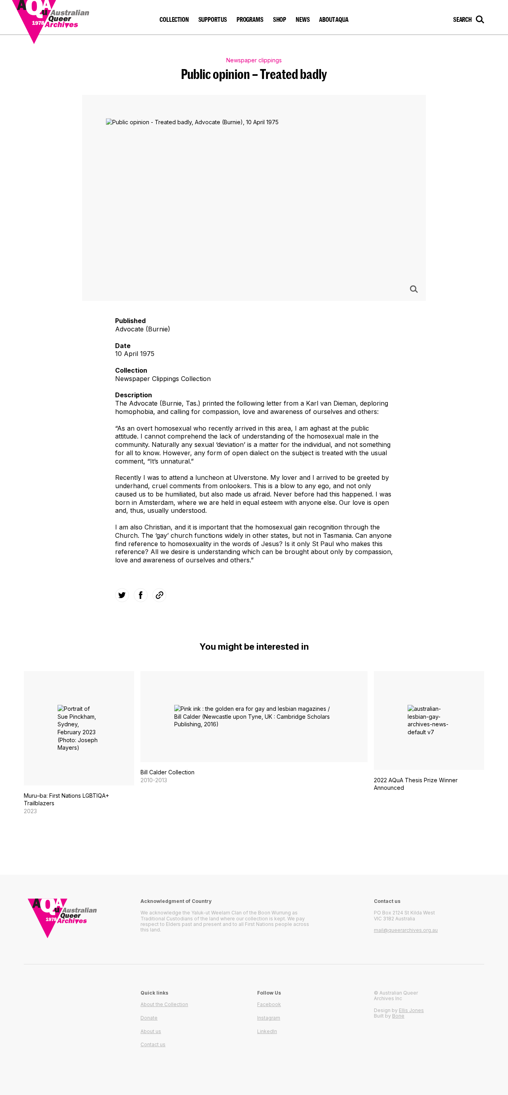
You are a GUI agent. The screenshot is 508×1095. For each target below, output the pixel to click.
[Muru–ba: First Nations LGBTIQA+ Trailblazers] (79, 743)
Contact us (152, 1044)
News (303, 19)
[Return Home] (60, 17)
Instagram (268, 1018)
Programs (250, 19)
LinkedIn (267, 1031)
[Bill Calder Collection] (254, 727)
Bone (398, 1016)
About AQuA (333, 19)
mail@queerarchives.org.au (406, 930)
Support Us (212, 19)
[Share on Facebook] (140, 595)
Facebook (269, 1004)
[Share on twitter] (122, 595)
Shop (279, 19)
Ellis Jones (411, 1010)
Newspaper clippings (254, 60)
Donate (149, 1018)
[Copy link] (159, 595)
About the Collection (164, 1004)
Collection (174, 19)
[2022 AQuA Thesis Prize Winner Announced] (429, 735)
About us (150, 1031)
